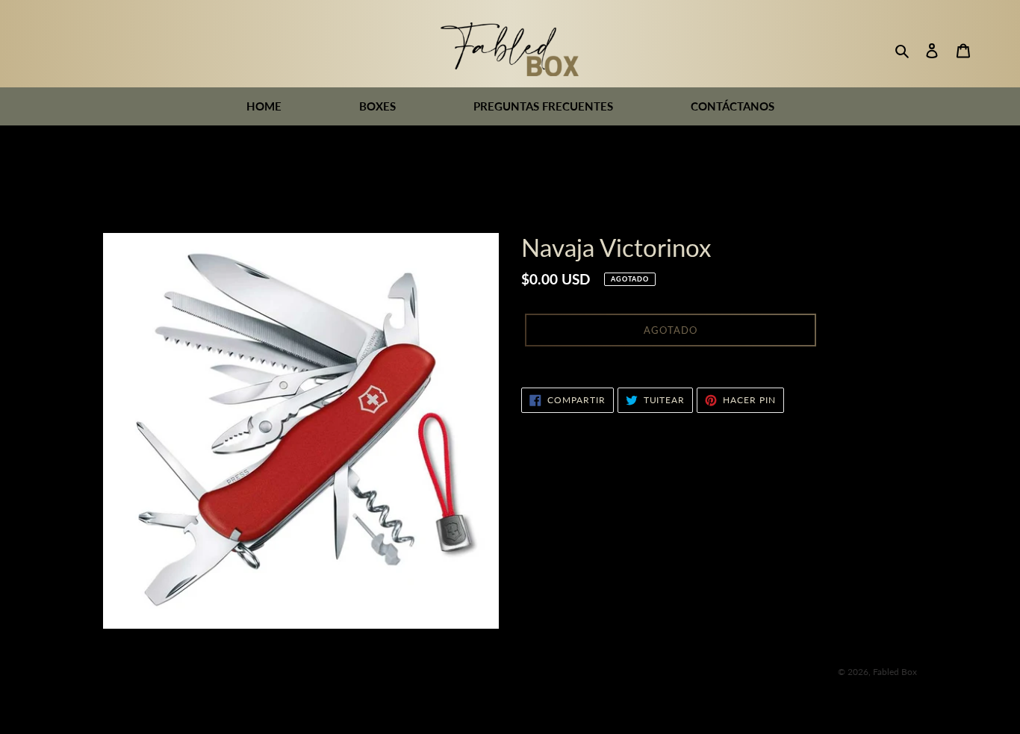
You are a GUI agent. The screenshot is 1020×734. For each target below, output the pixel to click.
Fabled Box (895, 671)
